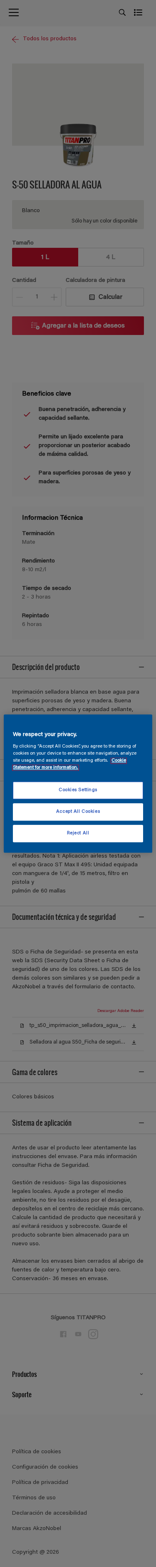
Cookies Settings (78, 790)
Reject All (78, 833)
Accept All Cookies (78, 811)
